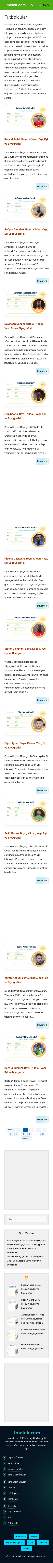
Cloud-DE (43, 1542)
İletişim (34, 1536)
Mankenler (13, 1498)
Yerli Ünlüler (14, 1463)
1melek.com (15, 5)
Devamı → (42, 186)
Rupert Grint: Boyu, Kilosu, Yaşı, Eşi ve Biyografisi (30, 1303)
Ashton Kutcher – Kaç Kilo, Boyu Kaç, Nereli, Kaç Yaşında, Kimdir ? (32, 1318)
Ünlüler (11, 1487)
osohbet (26, 1548)
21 (43, 1134)
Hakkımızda (21, 1536)
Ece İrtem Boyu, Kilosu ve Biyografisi (25, 1256)
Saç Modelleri (14, 1511)
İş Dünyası (13, 1493)
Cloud (30, 1542)
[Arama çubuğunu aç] (33, 5)
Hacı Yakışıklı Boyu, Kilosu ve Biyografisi (26, 1240)
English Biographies (14, 1542)
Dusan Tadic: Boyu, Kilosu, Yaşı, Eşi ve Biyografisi (31, 1288)
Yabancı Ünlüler (15, 1469)
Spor (10, 1517)
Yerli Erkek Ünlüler (17, 1474)
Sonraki (26, 1138)
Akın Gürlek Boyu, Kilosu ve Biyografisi (26, 1244)
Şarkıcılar (12, 1505)
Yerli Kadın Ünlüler (17, 1481)
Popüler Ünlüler (15, 1457)
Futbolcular (13, 1523)
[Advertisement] (26, 496)
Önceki (10, 1130)
